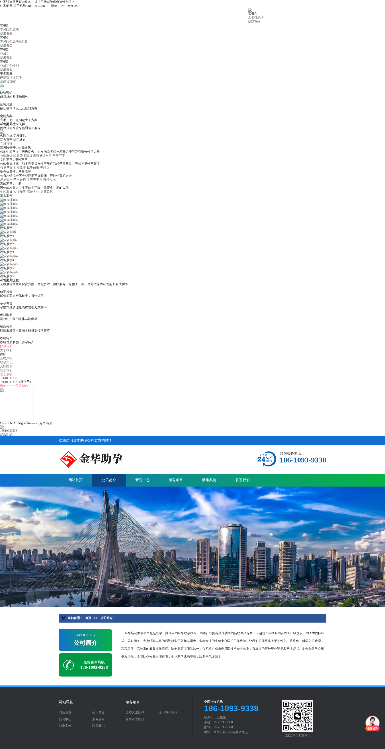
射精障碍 (19, 167)
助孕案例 (209, 480)
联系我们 (231, 14)
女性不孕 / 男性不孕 (14, 159)
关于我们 (64, 14)
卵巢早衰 (6, 167)
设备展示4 (7, 260)
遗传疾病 (49, 180)
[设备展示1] (9, 231)
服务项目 (176, 480)
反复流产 (6, 180)
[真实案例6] (9, 199)
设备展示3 (7, 252)
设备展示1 (7, 236)
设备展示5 (7, 268)
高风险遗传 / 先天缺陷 (16, 147)
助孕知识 (165, 14)
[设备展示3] (9, 248)
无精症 (44, 167)
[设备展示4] (9, 256)
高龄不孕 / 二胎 (11, 184)
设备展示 (6, 228)
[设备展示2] (9, 239)
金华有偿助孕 (168, 712)
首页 (31, 14)
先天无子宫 (34, 180)
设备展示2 (7, 244)
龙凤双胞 (46, 192)
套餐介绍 (131, 14)
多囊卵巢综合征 (41, 155)
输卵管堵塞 (21, 155)
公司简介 (109, 480)
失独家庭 (6, 192)
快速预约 (6, 93)
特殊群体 (6, 155)
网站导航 (66, 702)
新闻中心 (142, 480)
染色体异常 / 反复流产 (16, 171)
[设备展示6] (9, 272)
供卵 (97, 14)
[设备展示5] (9, 264)
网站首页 (75, 480)
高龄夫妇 (33, 192)
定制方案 (6, 116)
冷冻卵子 (19, 192)
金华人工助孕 (135, 712)
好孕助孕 (7, 14)
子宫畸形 (19, 180)
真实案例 (198, 14)
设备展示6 (7, 276)
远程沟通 (6, 104)
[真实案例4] (9, 203)
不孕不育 (59, 155)
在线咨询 (6, 143)
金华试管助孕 (135, 719)
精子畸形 (33, 167)
